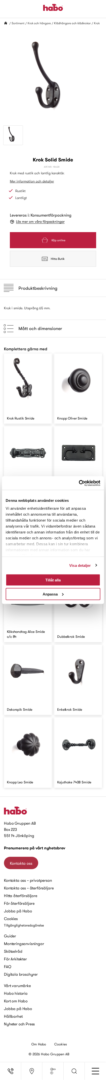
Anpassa (50, 594)
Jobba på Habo (18, 910)
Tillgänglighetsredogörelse (24, 925)
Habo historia (16, 993)
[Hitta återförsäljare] (31, 1071)
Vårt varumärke (17, 985)
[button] (74, 1071)
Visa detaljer (80, 565)
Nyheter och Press (19, 1023)
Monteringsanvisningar (24, 943)
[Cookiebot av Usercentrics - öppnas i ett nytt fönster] (78, 483)
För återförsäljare (19, 903)
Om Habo (38, 1044)
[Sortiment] (53, 1071)
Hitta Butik (58, 259)
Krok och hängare (39, 23)
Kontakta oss (21, 863)
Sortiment (18, 23)
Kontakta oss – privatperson (28, 880)
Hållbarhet (13, 1016)
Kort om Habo (16, 1000)
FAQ (7, 966)
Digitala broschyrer (21, 974)
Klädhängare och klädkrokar (72, 23)
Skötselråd (13, 951)
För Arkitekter (15, 958)
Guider (10, 935)
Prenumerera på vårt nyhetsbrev (34, 848)
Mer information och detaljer (32, 181)
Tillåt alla (53, 580)
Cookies (11, 918)
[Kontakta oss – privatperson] (10, 1071)
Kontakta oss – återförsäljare (28, 887)
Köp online (58, 240)
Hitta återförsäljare (20, 895)
